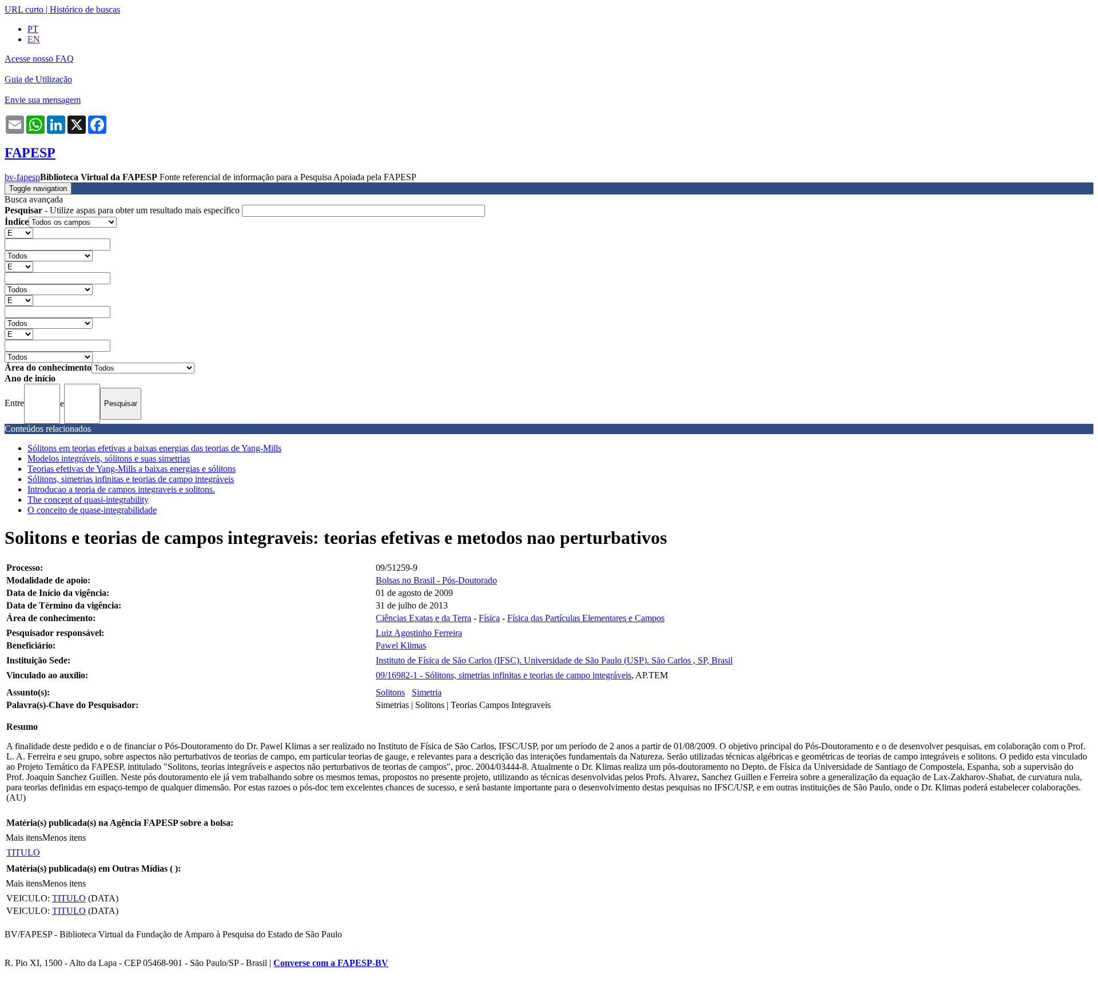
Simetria (426, 692)
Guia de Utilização (38, 79)
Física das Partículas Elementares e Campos (586, 618)
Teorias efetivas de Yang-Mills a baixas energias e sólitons (131, 469)
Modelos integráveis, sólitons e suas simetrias (108, 458)
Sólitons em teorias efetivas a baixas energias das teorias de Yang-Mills (154, 448)
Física (489, 618)
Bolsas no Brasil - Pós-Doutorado (436, 580)
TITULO (23, 852)
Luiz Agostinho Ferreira (419, 633)
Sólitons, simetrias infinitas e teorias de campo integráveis (130, 479)
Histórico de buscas (85, 9)
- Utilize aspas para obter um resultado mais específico (123, 210)
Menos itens (64, 837)
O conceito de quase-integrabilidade (92, 510)
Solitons (390, 692)
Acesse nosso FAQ (39, 58)
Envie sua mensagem (43, 100)
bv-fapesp (22, 177)
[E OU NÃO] (19, 232)
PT (32, 29)
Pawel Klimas (401, 645)
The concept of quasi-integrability (88, 499)
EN (33, 39)
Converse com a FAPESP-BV (330, 963)
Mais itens (24, 837)
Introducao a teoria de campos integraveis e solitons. (121, 489)
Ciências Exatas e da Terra (423, 618)
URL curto (24, 9)
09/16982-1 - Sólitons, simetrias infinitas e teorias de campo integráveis (503, 675)
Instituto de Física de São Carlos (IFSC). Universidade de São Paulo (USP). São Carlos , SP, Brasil (554, 660)
